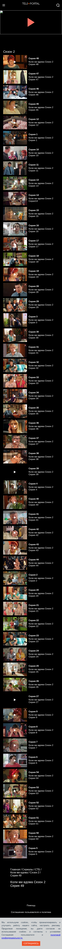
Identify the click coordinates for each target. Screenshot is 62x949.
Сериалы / (28, 869)
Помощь (31, 905)
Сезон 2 (9, 51)
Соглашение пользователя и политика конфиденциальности (31, 915)
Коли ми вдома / (20, 872)
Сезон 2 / (35, 872)
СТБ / (38, 869)
